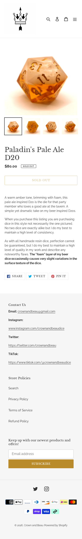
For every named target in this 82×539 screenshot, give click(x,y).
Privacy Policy (18, 399)
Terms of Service (20, 410)
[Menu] (74, 19)
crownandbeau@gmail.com (36, 311)
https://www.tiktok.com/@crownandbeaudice (39, 362)
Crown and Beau (33, 525)
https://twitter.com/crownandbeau (32, 345)
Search (13, 388)
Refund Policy (18, 421)
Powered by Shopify (55, 525)
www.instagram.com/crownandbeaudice (36, 328)
